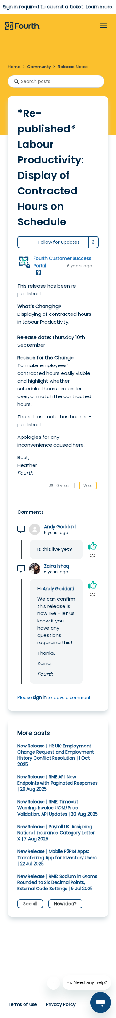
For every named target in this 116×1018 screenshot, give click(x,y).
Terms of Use (22, 1004)
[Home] (22, 26)
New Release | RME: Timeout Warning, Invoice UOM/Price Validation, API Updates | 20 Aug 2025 (57, 807)
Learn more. (99, 6)
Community (39, 67)
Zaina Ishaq (56, 566)
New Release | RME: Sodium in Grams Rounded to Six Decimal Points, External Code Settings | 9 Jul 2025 (57, 882)
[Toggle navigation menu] (103, 26)
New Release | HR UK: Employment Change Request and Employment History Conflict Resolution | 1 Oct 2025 (55, 755)
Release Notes (73, 67)
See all (30, 903)
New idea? (65, 903)
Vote (87, 485)
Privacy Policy (61, 1004)
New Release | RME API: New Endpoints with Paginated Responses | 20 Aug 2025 (57, 783)
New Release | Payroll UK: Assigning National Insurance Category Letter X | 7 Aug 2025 (56, 832)
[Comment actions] (92, 555)
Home (14, 67)
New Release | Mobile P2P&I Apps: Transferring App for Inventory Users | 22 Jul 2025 (56, 857)
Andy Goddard (60, 527)
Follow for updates (59, 242)
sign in (40, 697)
